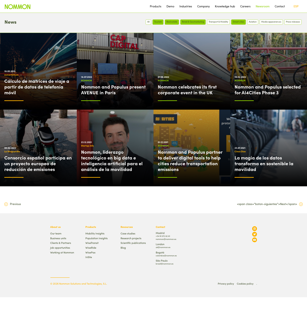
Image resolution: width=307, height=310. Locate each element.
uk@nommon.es (163, 247)
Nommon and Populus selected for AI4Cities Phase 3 (268, 89)
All (148, 21)
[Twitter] (254, 234)
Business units (58, 238)
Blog (123, 247)
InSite (88, 257)
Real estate (171, 21)
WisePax (90, 252)
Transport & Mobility (218, 21)
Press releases (293, 21)
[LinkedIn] (254, 228)
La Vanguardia (12, 151)
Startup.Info (87, 145)
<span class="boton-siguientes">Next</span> (267, 204)
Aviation (253, 21)
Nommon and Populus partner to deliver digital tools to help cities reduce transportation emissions (190, 160)
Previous (15, 204)
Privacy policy (226, 283)
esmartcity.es (11, 74)
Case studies (128, 233)
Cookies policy (245, 283)
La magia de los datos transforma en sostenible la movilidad (264, 163)
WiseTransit (91, 242)
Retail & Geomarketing (193, 21)
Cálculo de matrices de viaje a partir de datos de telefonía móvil (36, 87)
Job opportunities (60, 247)
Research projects (131, 238)
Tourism (158, 21)
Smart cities (238, 21)
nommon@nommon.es (166, 239)
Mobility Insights (94, 233)
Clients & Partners (60, 242)
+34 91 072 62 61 (163, 236)
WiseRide (90, 247)
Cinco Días (240, 151)
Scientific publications (133, 242)
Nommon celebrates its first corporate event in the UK (187, 89)
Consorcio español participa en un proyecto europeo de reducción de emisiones (38, 163)
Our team (55, 233)
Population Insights (96, 238)
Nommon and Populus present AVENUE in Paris (113, 89)
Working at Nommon (62, 252)
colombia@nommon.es (166, 255)
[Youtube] (254, 239)
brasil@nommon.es (164, 263)
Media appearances (271, 21)
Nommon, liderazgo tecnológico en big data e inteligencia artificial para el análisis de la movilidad (112, 160)
